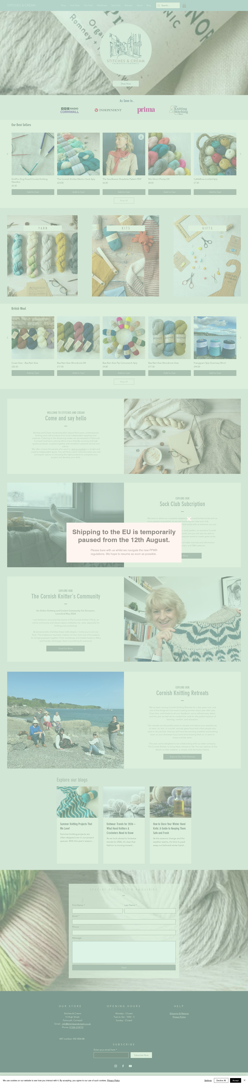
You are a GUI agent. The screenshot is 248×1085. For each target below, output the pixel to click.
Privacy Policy (113, 1080)
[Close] (244, 1080)
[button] (189, 519)
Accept (235, 1080)
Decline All (221, 1080)
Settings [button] (208, 1080)
